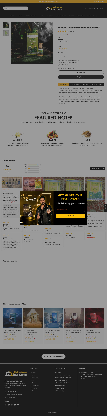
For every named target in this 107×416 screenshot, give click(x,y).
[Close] (85, 193)
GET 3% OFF (70, 216)
